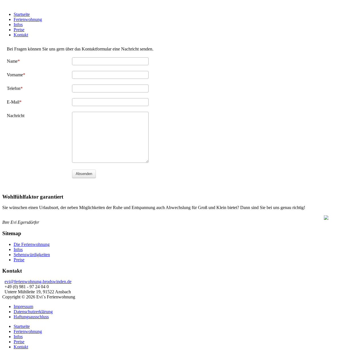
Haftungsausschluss (31, 316)
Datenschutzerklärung (33, 311)
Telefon (13, 88)
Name (12, 61)
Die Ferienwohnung (32, 244)
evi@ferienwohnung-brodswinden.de (38, 281)
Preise (19, 259)
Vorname (15, 74)
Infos (18, 249)
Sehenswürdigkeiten (32, 254)
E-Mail (13, 102)
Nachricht (15, 115)
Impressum (23, 306)
